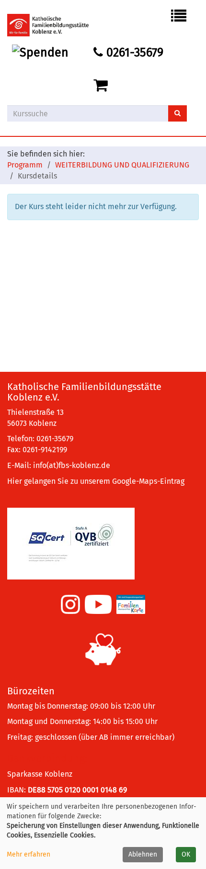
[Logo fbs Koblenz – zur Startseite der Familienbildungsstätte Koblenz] (55, 25)
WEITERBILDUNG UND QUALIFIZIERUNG (122, 164)
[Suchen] (177, 113)
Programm (25, 164)
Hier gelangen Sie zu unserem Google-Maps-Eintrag (95, 481)
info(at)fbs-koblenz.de (71, 465)
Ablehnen (142, 854)
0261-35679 (133, 52)
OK (186, 854)
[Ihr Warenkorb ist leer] (102, 86)
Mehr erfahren (28, 854)
